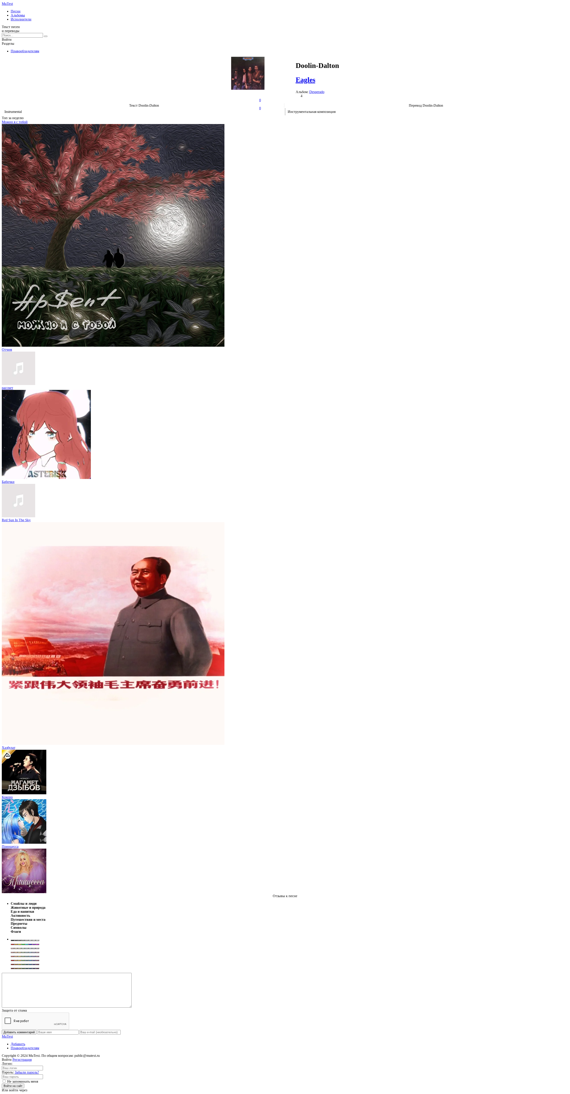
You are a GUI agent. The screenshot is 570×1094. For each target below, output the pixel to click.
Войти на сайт (13, 1086)
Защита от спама (14, 1010)
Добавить (18, 1044)
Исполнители (21, 19)
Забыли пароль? (27, 1072)
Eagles (305, 80)
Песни (15, 11)
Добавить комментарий (19, 1032)
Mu (7, 4)
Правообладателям (25, 51)
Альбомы (18, 15)
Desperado (316, 92)
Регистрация (22, 1059)
